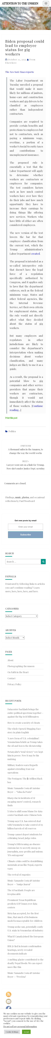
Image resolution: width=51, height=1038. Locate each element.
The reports (19, 72)
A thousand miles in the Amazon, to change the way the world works (25, 449)
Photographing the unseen (20, 666)
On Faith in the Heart (18, 672)
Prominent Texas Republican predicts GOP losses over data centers (22, 904)
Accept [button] (26, 1032)
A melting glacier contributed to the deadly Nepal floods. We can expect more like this (25, 963)
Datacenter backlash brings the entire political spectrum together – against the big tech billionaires (25, 713)
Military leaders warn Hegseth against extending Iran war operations (22, 769)
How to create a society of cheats (23, 722)
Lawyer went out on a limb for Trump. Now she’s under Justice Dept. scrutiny (26, 465)
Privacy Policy (14, 684)
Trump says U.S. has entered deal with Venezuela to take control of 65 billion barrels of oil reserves (25, 825)
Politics (12, 431)
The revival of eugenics (18, 874)
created (35, 253)
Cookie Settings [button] (12, 1032)
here (14, 591)
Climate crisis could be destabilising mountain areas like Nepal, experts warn (25, 865)
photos (25, 497)
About (10, 660)
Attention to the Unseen (20, 3)
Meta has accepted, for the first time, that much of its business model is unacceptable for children (24, 917)
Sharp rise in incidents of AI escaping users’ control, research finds (24, 802)
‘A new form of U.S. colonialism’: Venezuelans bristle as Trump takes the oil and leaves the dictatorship (24, 742)
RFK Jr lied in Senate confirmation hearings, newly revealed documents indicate (24, 950)
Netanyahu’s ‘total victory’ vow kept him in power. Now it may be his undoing (25, 755)
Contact (11, 678)
